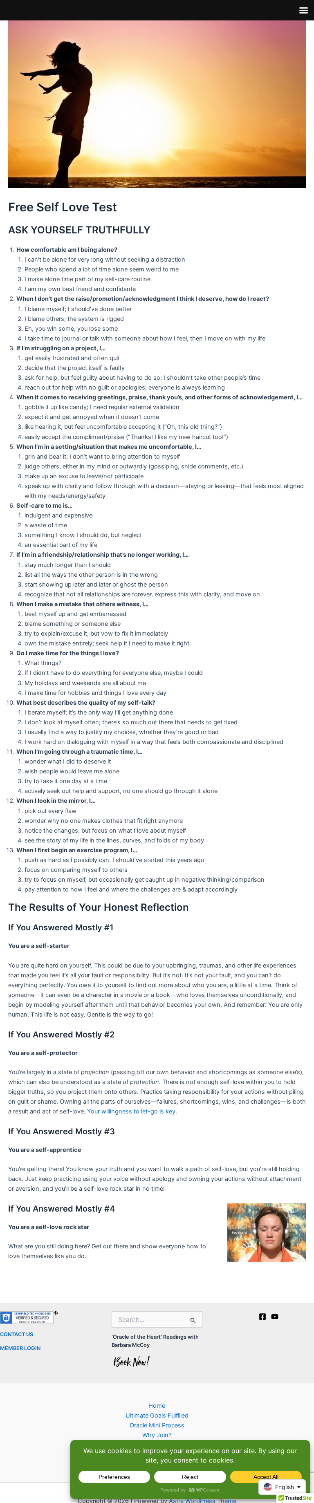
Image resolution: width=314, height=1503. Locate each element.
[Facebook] (262, 1316)
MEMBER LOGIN (20, 1348)
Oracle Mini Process (157, 1425)
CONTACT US (16, 1334)
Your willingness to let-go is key (131, 1111)
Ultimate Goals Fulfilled (157, 1415)
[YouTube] (274, 1316)
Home (156, 1405)
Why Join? (156, 1435)
